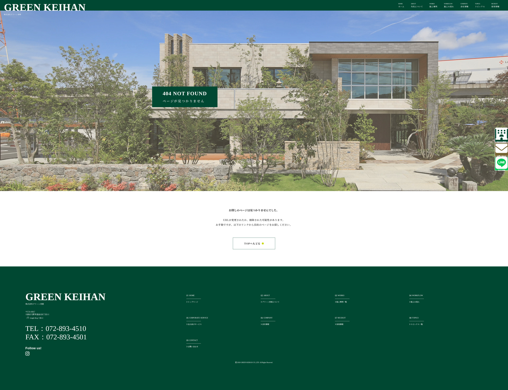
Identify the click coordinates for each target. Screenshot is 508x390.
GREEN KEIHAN (45, 8)
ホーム (401, 5)
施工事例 (433, 5)
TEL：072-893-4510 (55, 328)
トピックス (480, 5)
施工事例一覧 (341, 302)
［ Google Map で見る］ (34, 318)
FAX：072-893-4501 (56, 337)
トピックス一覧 (416, 324)
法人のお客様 (501, 141)
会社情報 (464, 5)
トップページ (192, 302)
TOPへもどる (252, 243)
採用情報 (495, 5)
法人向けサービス (194, 324)
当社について (417, 5)
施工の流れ (449, 5)
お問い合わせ (501, 155)
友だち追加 (501, 170)
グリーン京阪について (270, 302)
